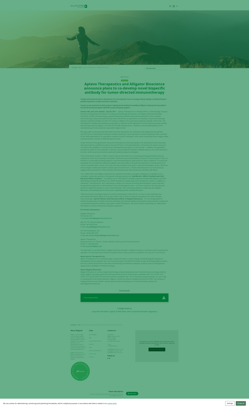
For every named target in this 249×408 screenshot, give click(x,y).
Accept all (240, 403)
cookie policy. (112, 403)
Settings (230, 403)
